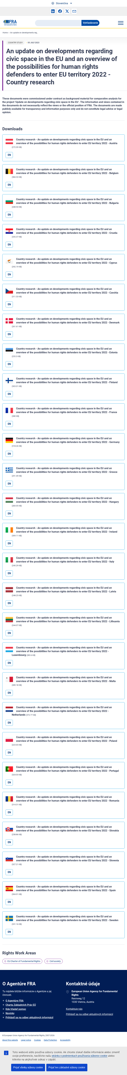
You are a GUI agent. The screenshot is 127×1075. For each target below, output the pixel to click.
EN (9, 154)
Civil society (55, 961)
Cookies (37, 1040)
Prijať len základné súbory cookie (66, 1067)
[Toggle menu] (120, 23)
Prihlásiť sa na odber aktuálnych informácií (29, 1017)
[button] (53, 11)
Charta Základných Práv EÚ (21, 1004)
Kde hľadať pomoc (16, 1009)
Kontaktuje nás (74, 1008)
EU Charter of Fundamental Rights (23, 961)
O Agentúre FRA (15, 1000)
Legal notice (26, 1040)
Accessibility (65, 1040)
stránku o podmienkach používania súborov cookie (79, 1055)
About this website (10, 1040)
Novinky (10, 1013)
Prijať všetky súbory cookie (28, 1067)
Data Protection (50, 1040)
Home (5, 33)
